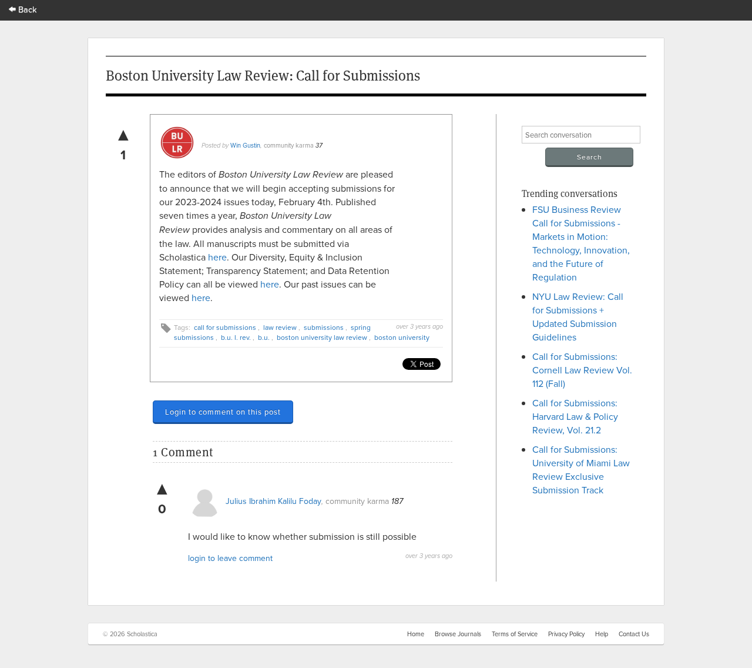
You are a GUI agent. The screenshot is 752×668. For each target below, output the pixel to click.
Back (26, 9)
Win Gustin (245, 145)
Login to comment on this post (223, 411)
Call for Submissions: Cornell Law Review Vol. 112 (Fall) (582, 370)
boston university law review (322, 337)
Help (601, 634)
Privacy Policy (566, 634)
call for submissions (225, 327)
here (217, 256)
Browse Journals (458, 634)
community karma (289, 145)
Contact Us (634, 634)
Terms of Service (515, 634)
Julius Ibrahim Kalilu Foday (273, 501)
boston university (401, 337)
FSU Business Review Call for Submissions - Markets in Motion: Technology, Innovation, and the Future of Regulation (581, 243)
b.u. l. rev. (236, 337)
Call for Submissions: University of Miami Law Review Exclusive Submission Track (581, 469)
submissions (324, 327)
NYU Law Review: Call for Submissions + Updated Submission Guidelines (577, 316)
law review (280, 327)
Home (415, 634)
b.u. (264, 337)
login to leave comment (230, 558)
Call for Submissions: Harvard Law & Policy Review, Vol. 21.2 (575, 416)
